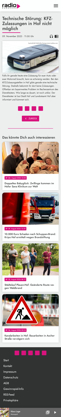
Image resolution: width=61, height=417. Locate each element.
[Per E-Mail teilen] (40, 108)
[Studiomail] (37, 353)
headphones (51, 36)
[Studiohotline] (44, 353)
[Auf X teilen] (27, 108)
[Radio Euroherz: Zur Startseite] (27, 6)
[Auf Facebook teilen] (20, 108)
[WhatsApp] (17, 353)
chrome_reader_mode (56, 36)
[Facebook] (23, 353)
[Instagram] (30, 353)
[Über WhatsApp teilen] (34, 108)
